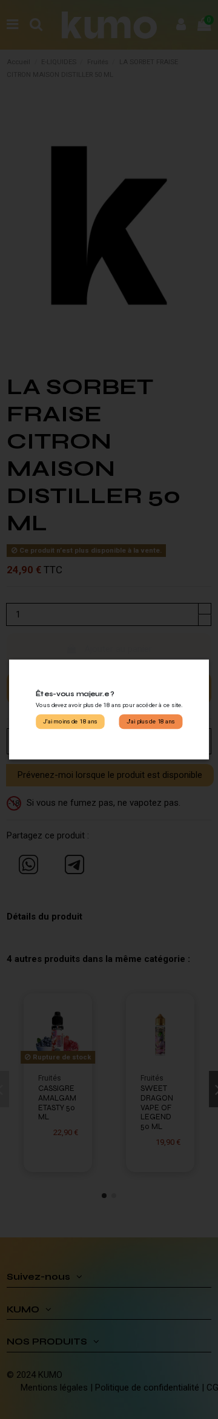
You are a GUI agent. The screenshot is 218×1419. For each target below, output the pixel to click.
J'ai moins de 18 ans (70, 721)
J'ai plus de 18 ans (151, 721)
